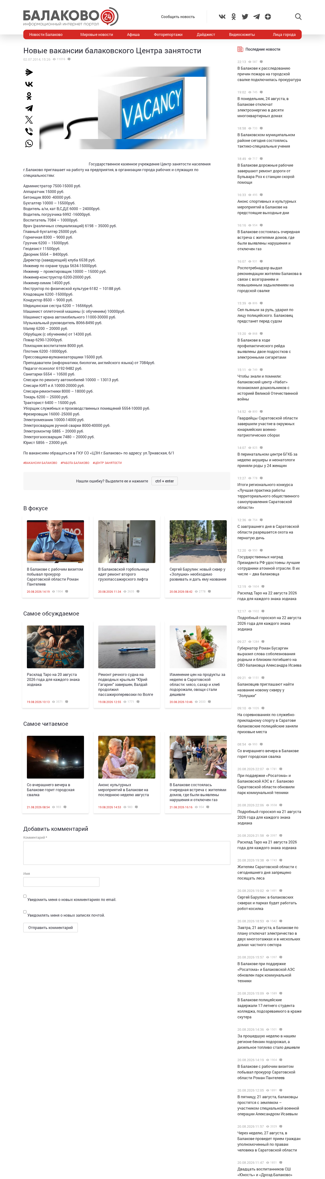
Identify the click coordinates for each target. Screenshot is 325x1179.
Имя (26, 873)
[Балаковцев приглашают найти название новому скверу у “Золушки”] (262, 677)
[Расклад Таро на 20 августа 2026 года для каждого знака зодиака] (55, 647)
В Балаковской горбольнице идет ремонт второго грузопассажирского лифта (123, 574)
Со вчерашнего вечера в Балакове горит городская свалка (50, 789)
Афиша (133, 34)
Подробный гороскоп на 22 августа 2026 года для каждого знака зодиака (269, 623)
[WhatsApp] (31, 143)
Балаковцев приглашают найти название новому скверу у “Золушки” (265, 690)
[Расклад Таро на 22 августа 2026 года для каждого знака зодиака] (262, 586)
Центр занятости (108, 463)
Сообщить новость (178, 16)
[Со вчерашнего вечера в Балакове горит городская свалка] (55, 757)
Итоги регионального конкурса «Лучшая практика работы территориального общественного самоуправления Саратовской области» (268, 496)
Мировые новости (96, 34)
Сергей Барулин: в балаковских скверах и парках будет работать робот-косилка (267, 903)
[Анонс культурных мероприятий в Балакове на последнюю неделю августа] (126, 757)
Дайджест (206, 34)
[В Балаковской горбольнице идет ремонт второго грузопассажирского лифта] (126, 541)
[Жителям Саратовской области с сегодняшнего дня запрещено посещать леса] (280, 860)
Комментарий (35, 837)
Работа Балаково (75, 463)
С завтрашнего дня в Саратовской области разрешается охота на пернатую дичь (268, 532)
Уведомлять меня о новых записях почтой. (66, 915)
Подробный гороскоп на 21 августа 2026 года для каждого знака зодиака (269, 817)
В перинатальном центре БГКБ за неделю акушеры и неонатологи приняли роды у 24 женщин (267, 460)
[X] (31, 119)
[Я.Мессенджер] (31, 72)
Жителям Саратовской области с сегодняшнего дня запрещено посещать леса (267, 872)
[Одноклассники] (31, 96)
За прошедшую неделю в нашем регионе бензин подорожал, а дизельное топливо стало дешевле (268, 1041)
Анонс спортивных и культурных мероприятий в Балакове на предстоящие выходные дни (266, 207)
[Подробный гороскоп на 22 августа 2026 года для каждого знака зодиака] (262, 611)
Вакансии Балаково (41, 463)
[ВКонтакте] (31, 84)
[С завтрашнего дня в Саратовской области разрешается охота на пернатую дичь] (260, 520)
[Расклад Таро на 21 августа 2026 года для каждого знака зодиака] (280, 835)
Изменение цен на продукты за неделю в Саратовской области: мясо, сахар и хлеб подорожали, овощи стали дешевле (197, 684)
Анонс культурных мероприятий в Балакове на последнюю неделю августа (123, 789)
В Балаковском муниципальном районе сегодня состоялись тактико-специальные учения (266, 140)
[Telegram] (31, 108)
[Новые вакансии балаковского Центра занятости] (68, 59)
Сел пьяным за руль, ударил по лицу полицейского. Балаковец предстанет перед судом (265, 315)
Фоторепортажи (168, 34)
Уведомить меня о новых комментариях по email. (71, 899)
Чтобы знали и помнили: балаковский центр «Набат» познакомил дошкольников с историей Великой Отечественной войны (267, 387)
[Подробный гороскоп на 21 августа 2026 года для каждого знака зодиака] (280, 805)
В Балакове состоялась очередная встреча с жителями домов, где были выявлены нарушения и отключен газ (198, 792)
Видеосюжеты (242, 34)
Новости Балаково (46, 34)
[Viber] (31, 131)
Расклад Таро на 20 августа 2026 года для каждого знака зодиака (53, 679)
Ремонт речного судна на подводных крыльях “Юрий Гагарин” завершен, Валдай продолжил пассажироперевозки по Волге (125, 684)
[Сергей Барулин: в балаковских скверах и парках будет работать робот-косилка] (280, 890)
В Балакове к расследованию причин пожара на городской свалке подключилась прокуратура (269, 74)
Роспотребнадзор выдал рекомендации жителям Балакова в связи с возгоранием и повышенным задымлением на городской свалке (269, 279)
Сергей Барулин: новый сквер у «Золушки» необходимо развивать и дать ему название (198, 574)
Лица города (284, 34)
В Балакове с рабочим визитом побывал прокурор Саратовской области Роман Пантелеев (55, 577)
